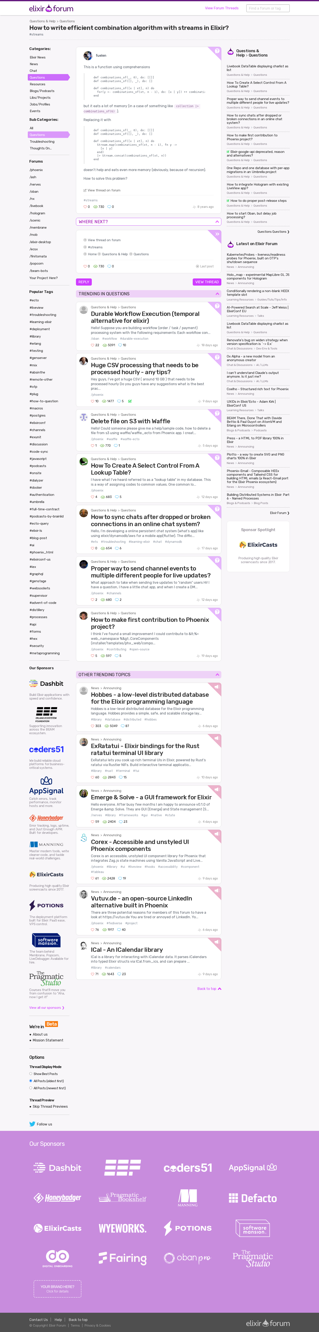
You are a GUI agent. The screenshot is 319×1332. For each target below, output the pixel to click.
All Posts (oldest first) (48, 1081)
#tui (136, 771)
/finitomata (38, 256)
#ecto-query (39, 523)
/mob (34, 235)
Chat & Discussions (240, 348)
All (31, 128)
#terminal (123, 771)
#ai (32, 545)
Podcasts (260, 430)
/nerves (96, 815)
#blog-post (38, 538)
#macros (36, 408)
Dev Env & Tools (266, 348)
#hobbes (150, 719)
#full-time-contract (44, 509)
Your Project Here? (44, 278)
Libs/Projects (40, 98)
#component (190, 867)
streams (96, 247)
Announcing (112, 688)
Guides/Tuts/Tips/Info (272, 299)
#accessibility (168, 867)
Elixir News (38, 57)
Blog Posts (261, 503)
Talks (260, 315)
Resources (37, 84)
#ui (122, 867)
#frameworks (128, 815)
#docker (36, 488)
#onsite (35, 473)
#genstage (38, 581)
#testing (36, 351)
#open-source (139, 649)
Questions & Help (43, 21)
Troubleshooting (42, 142)
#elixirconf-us (40, 559)
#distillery (37, 610)
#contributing (116, 649)
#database (112, 719)
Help (58, 1320)
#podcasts (38, 466)
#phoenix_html (41, 552)
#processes (38, 617)
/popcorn (36, 263)
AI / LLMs (262, 365)
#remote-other (41, 379)
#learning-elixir (139, 542)
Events (35, 111)
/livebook (36, 206)
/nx (32, 199)
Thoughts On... (41, 148)
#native (156, 815)
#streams (36, 34)
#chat (157, 542)
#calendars (113, 968)
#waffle (112, 439)
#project (131, 923)
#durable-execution (134, 339)
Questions (67, 21)
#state (170, 815)
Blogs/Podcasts (42, 91)
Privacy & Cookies (97, 1325)
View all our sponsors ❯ (47, 1008)
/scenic (35, 220)
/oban (95, 339)
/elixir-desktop (40, 242)
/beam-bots (39, 271)
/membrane (38, 228)
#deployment (40, 329)
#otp (33, 387)
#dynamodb (173, 542)
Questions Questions (272, 232)
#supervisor (38, 596)
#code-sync (39, 452)
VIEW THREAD (207, 282)
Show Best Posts (45, 1074)
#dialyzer (36, 480)
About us (40, 1034)
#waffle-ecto (130, 439)
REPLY (84, 282)
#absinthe (37, 372)
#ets (94, 542)
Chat (33, 71)
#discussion (39, 444)
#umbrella (37, 502)
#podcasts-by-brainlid (47, 516)
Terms (75, 1325)
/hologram (37, 213)
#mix (33, 365)
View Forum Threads (221, 8)
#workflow (109, 339)
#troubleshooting (113, 542)
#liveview (134, 867)
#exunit (35, 437)
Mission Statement (48, 1040)
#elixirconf (38, 423)
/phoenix (97, 395)
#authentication (42, 495)
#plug (34, 394)
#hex (33, 639)
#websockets (40, 588)
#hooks (150, 867)
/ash (33, 177)
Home (92, 254)
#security (37, 646)
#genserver (38, 358)
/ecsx (34, 249)
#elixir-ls (36, 531)
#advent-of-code (43, 603)
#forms (35, 632)
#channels (114, 593)
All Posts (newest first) (49, 1088)
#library (96, 719)
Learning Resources (240, 299)
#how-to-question (44, 401)
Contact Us (38, 1320)
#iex (33, 567)
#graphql (36, 574)
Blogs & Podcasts (238, 430)
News (95, 688)
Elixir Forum (266, 243)
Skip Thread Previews (50, 1106)
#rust (109, 771)
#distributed (132, 719)
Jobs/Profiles (40, 104)
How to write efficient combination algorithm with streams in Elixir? (129, 27)
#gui (144, 815)
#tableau (97, 872)
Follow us (44, 1124)
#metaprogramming (45, 653)
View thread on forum (104, 190)
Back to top (206, 989)
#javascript (38, 459)
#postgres (38, 415)
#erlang (35, 344)
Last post (207, 266)
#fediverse (114, 923)
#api (33, 624)
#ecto (34, 300)
